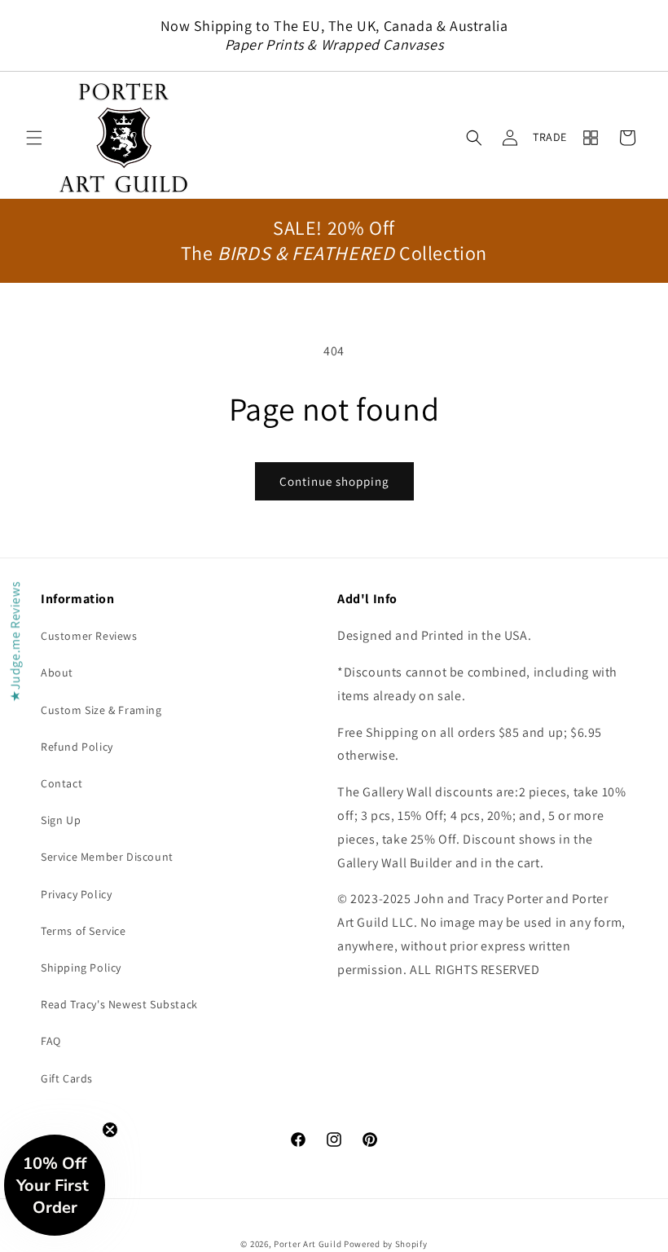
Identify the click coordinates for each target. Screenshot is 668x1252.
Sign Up (61, 820)
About (57, 672)
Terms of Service (83, 931)
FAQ (51, 1041)
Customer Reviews (89, 635)
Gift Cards (67, 1078)
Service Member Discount (107, 856)
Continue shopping (334, 481)
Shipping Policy (81, 967)
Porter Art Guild (307, 1244)
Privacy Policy (76, 894)
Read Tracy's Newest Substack (119, 1004)
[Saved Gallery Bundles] (590, 138)
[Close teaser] (110, 1130)
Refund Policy (77, 746)
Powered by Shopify (386, 1244)
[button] (34, 138)
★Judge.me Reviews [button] (15, 641)
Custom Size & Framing (101, 710)
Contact (61, 783)
